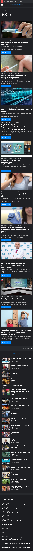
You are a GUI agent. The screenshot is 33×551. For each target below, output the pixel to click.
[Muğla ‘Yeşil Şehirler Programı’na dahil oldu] (6, 461)
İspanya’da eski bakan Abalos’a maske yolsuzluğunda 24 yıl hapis (20, 466)
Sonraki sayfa (26, 348)
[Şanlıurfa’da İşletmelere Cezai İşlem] (6, 367)
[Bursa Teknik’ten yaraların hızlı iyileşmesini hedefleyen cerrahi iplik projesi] (16, 215)
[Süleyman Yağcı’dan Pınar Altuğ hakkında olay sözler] (6, 488)
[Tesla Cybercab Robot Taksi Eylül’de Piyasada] (6, 400)
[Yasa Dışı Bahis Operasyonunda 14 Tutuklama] (6, 454)
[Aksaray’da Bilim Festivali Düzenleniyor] (6, 475)
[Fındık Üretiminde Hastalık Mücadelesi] (6, 481)
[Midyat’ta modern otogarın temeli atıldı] (6, 360)
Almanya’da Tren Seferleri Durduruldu (13, 1)
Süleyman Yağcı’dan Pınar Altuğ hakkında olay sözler (20, 487)
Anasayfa (4, 10)
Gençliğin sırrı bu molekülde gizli (13, 299)
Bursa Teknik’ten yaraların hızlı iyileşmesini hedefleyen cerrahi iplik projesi (15, 229)
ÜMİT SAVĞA (5, 73)
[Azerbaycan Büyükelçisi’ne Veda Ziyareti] (6, 427)
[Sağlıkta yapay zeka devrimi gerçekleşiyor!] (16, 148)
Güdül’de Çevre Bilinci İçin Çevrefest (12, 385)
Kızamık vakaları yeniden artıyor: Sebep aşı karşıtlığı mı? (14, 77)
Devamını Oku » (6, 52)
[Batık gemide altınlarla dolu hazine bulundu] (6, 381)
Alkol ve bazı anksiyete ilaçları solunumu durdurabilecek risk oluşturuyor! (13, 265)
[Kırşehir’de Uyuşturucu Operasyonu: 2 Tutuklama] (6, 448)
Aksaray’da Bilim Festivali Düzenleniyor (18, 473)
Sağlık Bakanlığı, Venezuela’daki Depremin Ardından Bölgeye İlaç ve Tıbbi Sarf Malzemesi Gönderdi (15, 127)
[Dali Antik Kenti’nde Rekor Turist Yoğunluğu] (6, 407)
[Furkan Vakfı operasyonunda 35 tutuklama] (6, 414)
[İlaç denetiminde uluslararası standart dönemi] (16, 97)
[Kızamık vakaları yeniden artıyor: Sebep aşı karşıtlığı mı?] (16, 63)
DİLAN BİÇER (5, 40)
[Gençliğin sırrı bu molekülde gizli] (16, 286)
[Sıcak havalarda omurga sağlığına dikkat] (16, 181)
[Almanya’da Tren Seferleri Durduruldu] (6, 374)
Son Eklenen (16, 353)
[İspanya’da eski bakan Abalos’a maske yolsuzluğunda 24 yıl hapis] (6, 468)
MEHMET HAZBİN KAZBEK (8, 107)
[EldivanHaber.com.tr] (16, 4)
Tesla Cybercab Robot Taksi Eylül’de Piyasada (19, 399)
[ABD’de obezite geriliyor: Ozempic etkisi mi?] (16, 29)
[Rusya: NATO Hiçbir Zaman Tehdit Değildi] (6, 441)
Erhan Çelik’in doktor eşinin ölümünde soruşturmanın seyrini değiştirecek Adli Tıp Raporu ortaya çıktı (21, 392)
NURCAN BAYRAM (6, 296)
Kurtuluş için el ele (16, 432)
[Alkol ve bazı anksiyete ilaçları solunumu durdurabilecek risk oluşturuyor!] (16, 251)
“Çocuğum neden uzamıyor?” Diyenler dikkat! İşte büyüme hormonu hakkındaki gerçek (16, 332)
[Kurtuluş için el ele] (6, 434)
